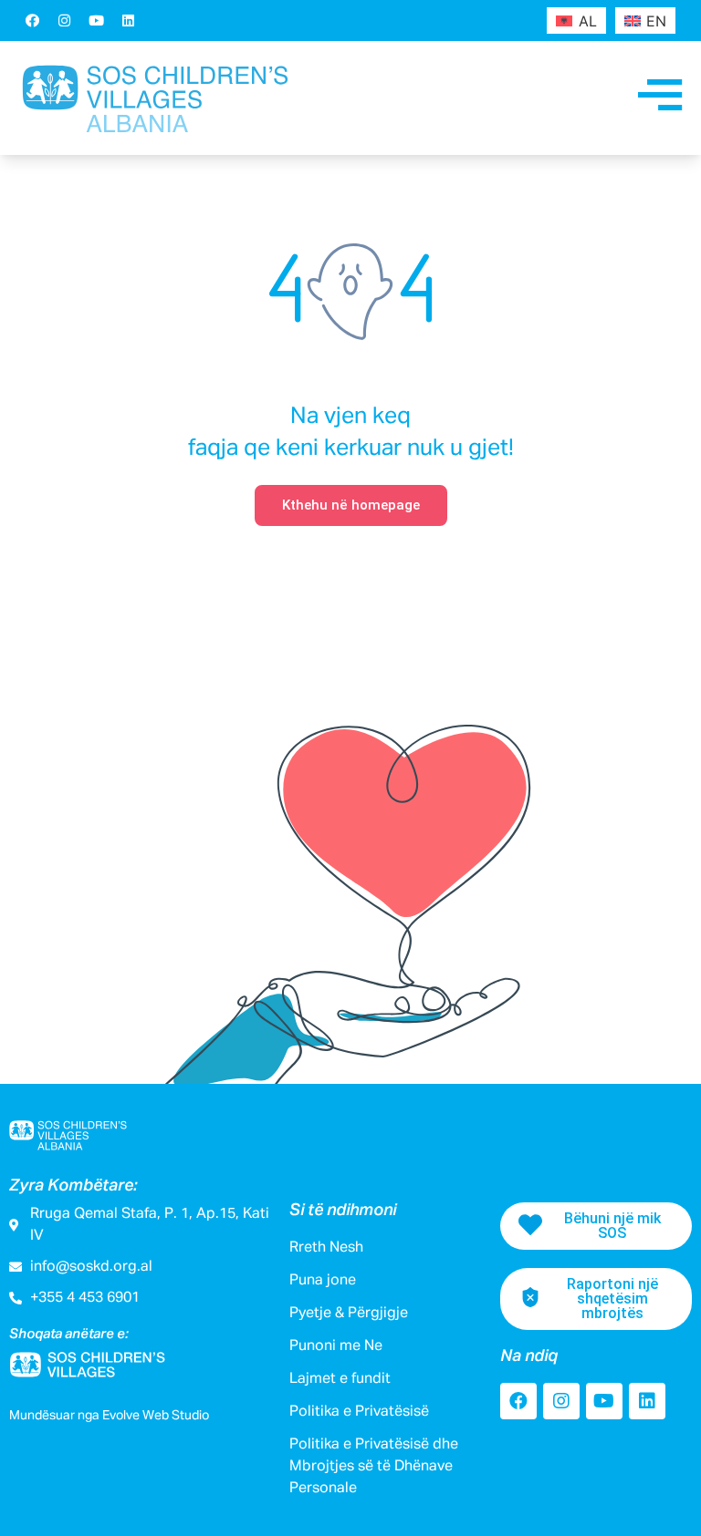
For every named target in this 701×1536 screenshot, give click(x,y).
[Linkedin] (127, 20)
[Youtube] (96, 20)
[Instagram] (64, 20)
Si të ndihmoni (342, 1210)
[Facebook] (32, 20)
